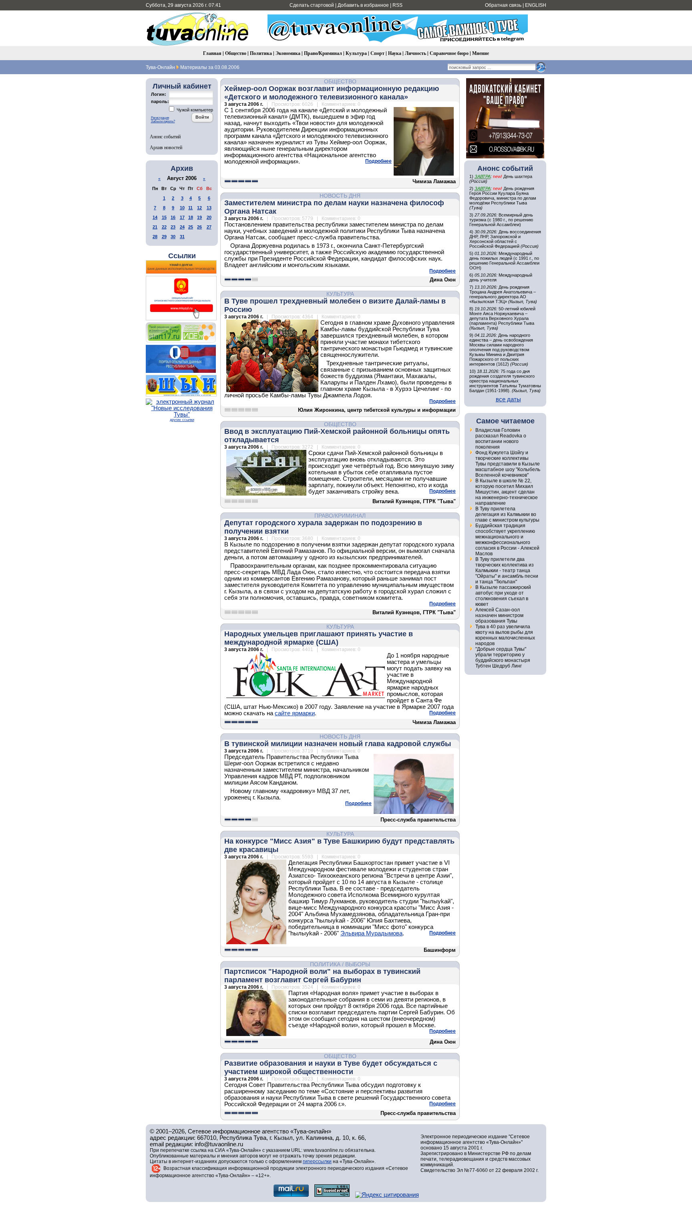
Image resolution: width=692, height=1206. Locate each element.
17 (182, 217)
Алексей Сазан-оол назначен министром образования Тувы (499, 615)
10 (182, 207)
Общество (235, 53)
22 (164, 227)
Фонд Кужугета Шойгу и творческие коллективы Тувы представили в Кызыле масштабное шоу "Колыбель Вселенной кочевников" (507, 464)
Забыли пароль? (163, 121)
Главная (212, 53)
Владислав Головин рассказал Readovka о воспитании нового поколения (500, 438)
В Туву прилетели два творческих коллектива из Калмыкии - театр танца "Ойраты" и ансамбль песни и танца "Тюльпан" (506, 570)
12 (199, 207)
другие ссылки (182, 420)
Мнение (480, 53)
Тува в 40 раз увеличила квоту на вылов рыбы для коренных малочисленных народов (505, 635)
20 (209, 217)
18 (190, 217)
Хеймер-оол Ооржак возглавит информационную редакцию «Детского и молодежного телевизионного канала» (331, 93)
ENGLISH (535, 5)
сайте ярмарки (295, 713)
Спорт (377, 53)
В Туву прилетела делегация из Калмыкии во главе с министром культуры (507, 514)
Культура (356, 53)
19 (199, 217)
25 (190, 227)
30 (173, 236)
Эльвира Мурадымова (371, 933)
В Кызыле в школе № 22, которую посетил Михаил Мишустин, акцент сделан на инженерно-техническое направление (506, 492)
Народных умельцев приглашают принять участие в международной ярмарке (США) (318, 638)
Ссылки (182, 256)
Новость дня (340, 195)
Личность (415, 53)
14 (155, 217)
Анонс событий (165, 136)
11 (190, 207)
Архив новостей (166, 147)
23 (173, 227)
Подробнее (378, 161)
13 (209, 207)
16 (173, 217)
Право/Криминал (323, 53)
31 (182, 236)
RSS (397, 5)
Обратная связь (503, 5)
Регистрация (160, 117)
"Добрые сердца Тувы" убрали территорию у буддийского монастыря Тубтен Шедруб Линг (502, 657)
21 (155, 227)
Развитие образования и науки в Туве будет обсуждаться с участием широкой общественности (330, 1067)
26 (199, 227)
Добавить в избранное (363, 5)
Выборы (357, 964)
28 (155, 236)
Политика (261, 53)
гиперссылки (317, 1161)
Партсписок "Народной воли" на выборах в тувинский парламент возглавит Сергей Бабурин (322, 975)
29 (164, 236)
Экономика (288, 53)
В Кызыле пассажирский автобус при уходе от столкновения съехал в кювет (503, 596)
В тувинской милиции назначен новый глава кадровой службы (337, 744)
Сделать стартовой (312, 5)
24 (182, 227)
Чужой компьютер (194, 109)
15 (164, 217)
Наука (394, 53)
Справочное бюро (449, 53)
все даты (508, 399)
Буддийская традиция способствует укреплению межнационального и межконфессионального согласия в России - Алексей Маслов (507, 539)
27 (209, 227)
